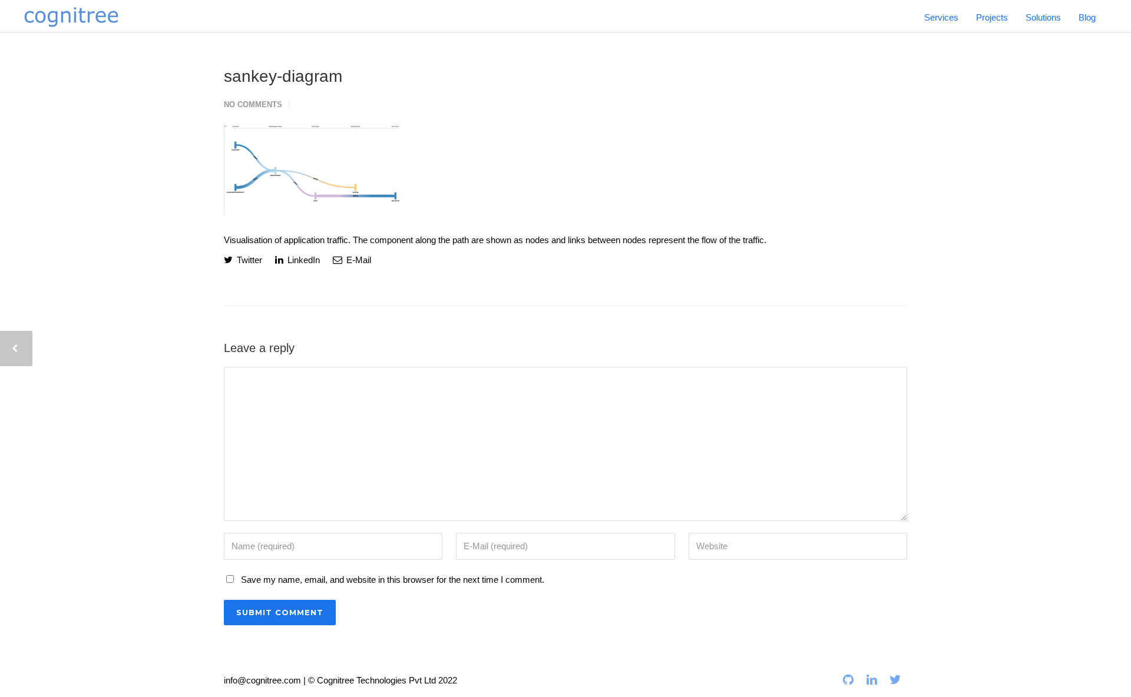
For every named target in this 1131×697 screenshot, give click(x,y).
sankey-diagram (283, 76)
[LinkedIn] (872, 680)
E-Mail (357, 260)
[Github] (848, 680)
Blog (1087, 17)
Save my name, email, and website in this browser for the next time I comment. (392, 580)
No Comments (253, 104)
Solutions (1043, 17)
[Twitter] (895, 680)
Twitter (248, 260)
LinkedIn (302, 260)
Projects (992, 17)
